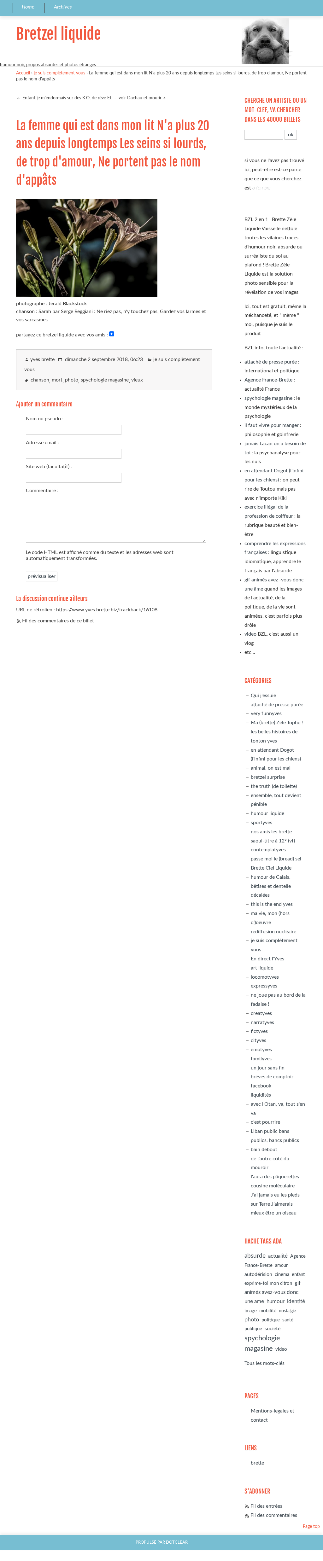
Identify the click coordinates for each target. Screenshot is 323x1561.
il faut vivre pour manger (271, 425)
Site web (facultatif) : (49, 466)
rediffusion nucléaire (273, 931)
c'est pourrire (265, 1122)
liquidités (261, 1095)
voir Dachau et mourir (140, 98)
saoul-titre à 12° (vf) (273, 840)
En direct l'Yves (267, 958)
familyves (261, 1058)
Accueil (23, 73)
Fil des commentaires (273, 1515)
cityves (258, 1040)
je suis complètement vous (59, 73)
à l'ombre (261, 187)
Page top (311, 1526)
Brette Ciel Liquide (271, 868)
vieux (137, 379)
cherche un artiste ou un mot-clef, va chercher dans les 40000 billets (275, 110)
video (250, 634)
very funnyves (266, 713)
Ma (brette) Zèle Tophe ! (277, 722)
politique (270, 1320)
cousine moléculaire (273, 1185)
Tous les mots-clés (264, 1363)
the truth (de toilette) (274, 786)
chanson (40, 379)
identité (296, 1301)
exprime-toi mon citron (268, 1283)
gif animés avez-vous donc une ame (272, 1292)
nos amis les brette (271, 831)
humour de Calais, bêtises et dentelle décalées (271, 886)
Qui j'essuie (263, 695)
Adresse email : (42, 442)
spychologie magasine (105, 379)
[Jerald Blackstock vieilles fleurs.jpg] (86, 295)
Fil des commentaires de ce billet (58, 620)
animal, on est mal (271, 768)
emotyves (261, 1049)
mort (57, 379)
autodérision (258, 1274)
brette (257, 1462)
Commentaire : (42, 490)
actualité (278, 1256)
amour (281, 1265)
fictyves (259, 1031)
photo (71, 379)
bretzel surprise (268, 777)
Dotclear (177, 1542)
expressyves (264, 985)
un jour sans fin (268, 1067)
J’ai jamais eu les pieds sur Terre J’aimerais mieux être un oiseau (275, 1204)
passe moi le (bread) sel (276, 858)
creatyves (261, 1013)
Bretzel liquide (58, 34)
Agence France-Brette (268, 379)
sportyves (261, 822)
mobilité (267, 1310)
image (250, 1310)
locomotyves (265, 977)
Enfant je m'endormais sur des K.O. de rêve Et (66, 98)
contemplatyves (268, 849)
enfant (298, 1274)
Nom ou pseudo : (44, 418)
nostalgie (287, 1310)
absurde (255, 1256)
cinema (282, 1274)
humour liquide (267, 813)
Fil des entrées (266, 1506)
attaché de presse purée (270, 361)
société (272, 1328)
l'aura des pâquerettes (275, 1176)
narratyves (262, 1022)
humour (276, 1301)
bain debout (264, 1149)
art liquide (262, 967)
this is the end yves (272, 904)
